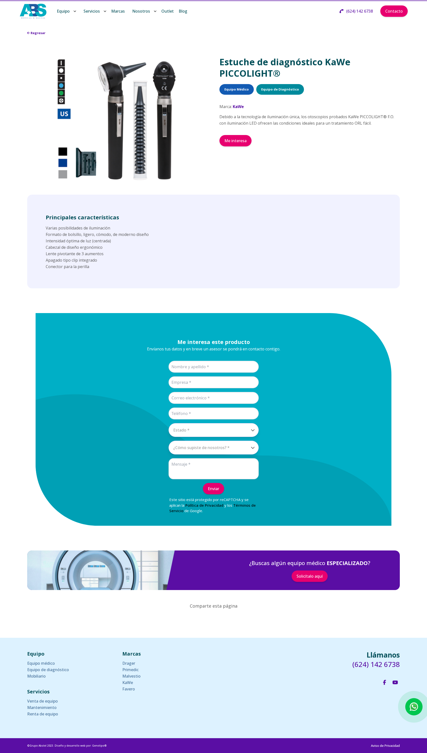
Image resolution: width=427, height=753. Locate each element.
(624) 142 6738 (359, 11)
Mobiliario (36, 676)
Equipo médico (41, 663)
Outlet (167, 11)
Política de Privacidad (204, 505)
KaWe (127, 682)
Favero (128, 689)
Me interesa (235, 140)
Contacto (394, 11)
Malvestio (131, 676)
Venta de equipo (42, 701)
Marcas (118, 11)
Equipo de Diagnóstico (280, 89)
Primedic (130, 669)
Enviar (213, 488)
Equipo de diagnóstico (48, 669)
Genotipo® (99, 745)
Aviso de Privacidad (385, 745)
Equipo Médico (236, 89)
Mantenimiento (42, 707)
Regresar (37, 33)
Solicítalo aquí (310, 576)
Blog (183, 11)
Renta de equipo (42, 714)
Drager (128, 663)
